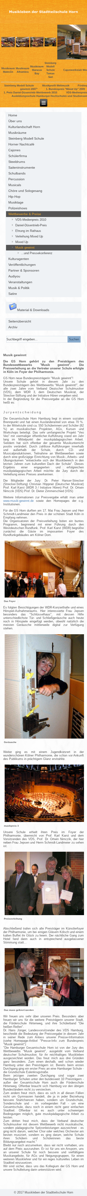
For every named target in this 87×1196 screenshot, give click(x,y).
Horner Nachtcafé (21, 144)
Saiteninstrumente (21, 167)
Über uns (15, 121)
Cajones (14, 150)
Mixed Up (21, 242)
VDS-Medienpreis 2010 (30, 219)
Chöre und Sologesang (25, 191)
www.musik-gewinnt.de (18, 501)
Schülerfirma (17, 156)
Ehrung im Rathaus (28, 231)
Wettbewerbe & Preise (24, 214)
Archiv (12, 327)
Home (12, 115)
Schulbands (17, 173)
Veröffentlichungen (22, 264)
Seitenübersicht (19, 321)
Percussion (16, 179)
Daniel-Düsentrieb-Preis (31, 225)
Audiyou (14, 276)
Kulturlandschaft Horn (24, 127)
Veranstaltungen (20, 282)
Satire (12, 294)
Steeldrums (16, 162)
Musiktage (15, 202)
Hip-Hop (14, 196)
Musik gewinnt (25, 247)
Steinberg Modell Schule (26, 138)
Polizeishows (17, 208)
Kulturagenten (18, 259)
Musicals (14, 185)
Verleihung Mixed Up (29, 236)
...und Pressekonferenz (36, 253)
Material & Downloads (33, 310)
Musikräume (17, 133)
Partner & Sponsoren (23, 270)
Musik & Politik (18, 288)
